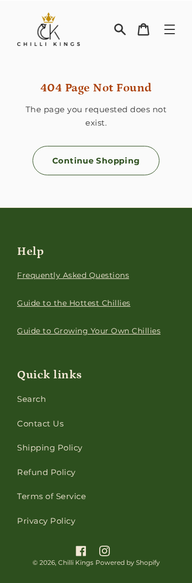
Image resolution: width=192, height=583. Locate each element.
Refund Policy (46, 472)
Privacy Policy (46, 521)
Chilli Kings (75, 562)
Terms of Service (51, 496)
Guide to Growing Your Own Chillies (89, 331)
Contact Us (40, 423)
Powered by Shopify (127, 562)
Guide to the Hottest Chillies (74, 303)
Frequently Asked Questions (73, 275)
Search (31, 399)
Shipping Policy (50, 447)
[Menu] (169, 29)
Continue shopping (96, 161)
